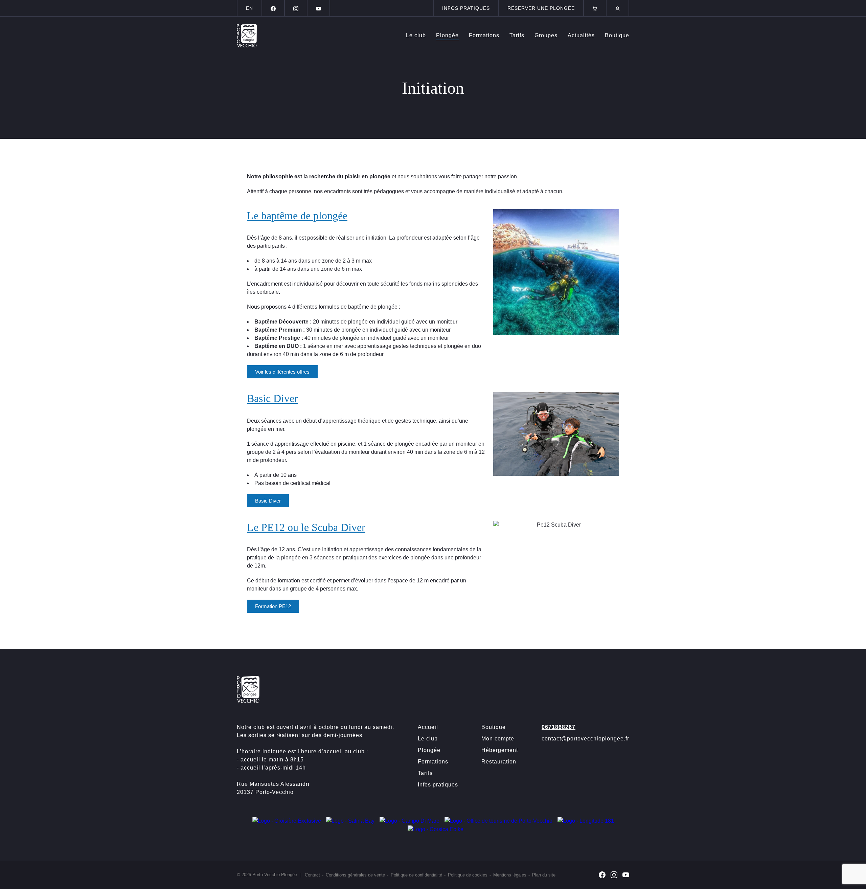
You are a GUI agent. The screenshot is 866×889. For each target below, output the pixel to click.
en (249, 8)
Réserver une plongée (541, 8)
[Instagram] (296, 8)
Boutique (617, 35)
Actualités (581, 35)
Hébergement (499, 750)
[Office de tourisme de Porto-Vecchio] (498, 820)
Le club (416, 35)
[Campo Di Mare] (409, 820)
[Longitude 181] (585, 820)
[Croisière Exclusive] (286, 820)
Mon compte (497, 738)
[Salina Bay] (350, 820)
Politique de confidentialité (416, 874)
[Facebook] (273, 8)
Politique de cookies (467, 874)
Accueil (428, 727)
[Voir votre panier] (595, 8)
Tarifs (516, 35)
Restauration (498, 761)
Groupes (545, 35)
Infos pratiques (466, 8)
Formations (484, 35)
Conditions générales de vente (355, 874)
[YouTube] (318, 8)
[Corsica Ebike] (435, 829)
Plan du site (543, 874)
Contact (312, 874)
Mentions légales (509, 874)
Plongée (447, 35)
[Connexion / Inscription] (618, 8)
